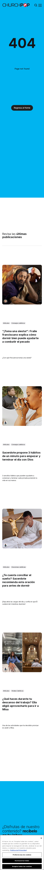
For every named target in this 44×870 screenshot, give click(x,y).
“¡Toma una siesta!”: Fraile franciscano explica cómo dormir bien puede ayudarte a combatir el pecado (20, 336)
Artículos (6, 323)
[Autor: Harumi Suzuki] (5, 422)
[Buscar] (35, 5)
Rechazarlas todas (22, 861)
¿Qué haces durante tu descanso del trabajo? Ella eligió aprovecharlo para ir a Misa (20, 704)
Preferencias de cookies (22, 855)
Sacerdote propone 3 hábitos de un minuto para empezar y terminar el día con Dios (21, 456)
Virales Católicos (17, 691)
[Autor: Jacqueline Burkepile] (5, 301)
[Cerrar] (41, 838)
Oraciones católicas (19, 567)
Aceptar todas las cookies (22, 866)
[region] (22, 852)
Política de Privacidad (18, 850)
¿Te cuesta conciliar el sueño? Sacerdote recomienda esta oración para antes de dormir (18, 580)
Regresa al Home (22, 108)
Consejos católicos (18, 323)
